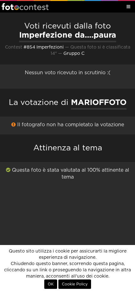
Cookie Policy (75, 284)
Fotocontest (25, 6)
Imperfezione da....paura (67, 34)
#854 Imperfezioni (44, 47)
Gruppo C (73, 53)
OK (51, 284)
